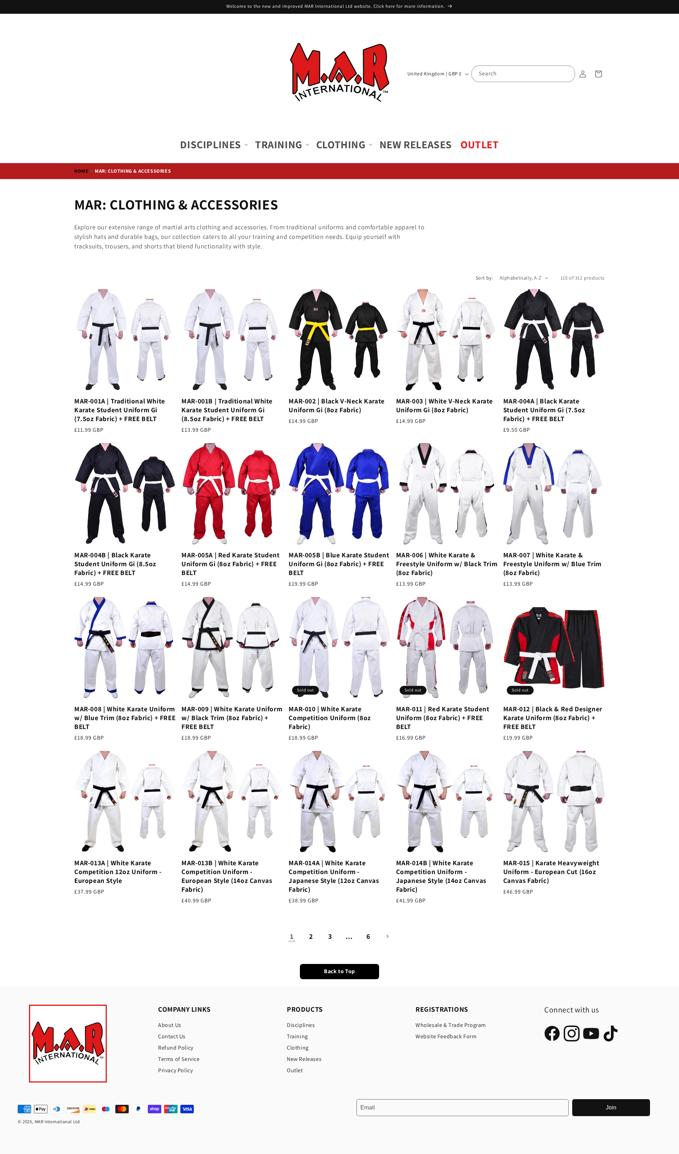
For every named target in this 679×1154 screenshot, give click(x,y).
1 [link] (292, 936)
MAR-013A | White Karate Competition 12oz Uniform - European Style (118, 872)
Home (81, 171)
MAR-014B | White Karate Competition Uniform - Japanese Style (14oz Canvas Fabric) (441, 876)
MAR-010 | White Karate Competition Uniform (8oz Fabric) (330, 718)
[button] (213, 144)
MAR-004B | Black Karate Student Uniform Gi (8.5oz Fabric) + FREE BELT (115, 564)
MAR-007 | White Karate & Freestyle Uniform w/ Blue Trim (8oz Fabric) (552, 564)
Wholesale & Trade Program (451, 1025)
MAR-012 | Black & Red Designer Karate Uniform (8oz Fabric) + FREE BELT (552, 718)
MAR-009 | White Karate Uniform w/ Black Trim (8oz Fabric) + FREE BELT (231, 718)
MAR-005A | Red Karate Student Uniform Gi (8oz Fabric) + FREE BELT (230, 564)
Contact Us (172, 1036)
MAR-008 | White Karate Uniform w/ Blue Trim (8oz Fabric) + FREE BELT (124, 718)
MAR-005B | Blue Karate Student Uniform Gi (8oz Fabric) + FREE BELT (339, 564)
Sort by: (484, 278)
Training (297, 1036)
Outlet (295, 1070)
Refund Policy (175, 1047)
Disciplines (301, 1025)
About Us (169, 1025)
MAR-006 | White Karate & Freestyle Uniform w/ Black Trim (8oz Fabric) (447, 564)
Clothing (298, 1047)
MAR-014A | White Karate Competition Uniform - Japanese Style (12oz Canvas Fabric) (334, 876)
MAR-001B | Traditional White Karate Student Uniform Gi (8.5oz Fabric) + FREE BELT (227, 410)
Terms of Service (179, 1059)
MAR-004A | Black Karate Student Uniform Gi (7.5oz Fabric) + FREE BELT (544, 410)
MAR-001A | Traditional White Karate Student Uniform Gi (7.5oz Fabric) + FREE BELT (119, 410)
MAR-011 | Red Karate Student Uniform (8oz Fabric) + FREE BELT (442, 718)
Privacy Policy (175, 1070)
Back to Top (339, 971)
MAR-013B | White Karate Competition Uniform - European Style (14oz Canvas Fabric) (226, 876)
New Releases (304, 1059)
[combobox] (523, 74)
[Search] (567, 73)
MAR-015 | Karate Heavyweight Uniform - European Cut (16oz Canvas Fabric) (551, 872)
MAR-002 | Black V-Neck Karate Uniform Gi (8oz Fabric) (336, 405)
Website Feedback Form (446, 1036)
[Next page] (387, 936)
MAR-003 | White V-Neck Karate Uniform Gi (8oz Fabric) (444, 405)
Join (611, 1107)
